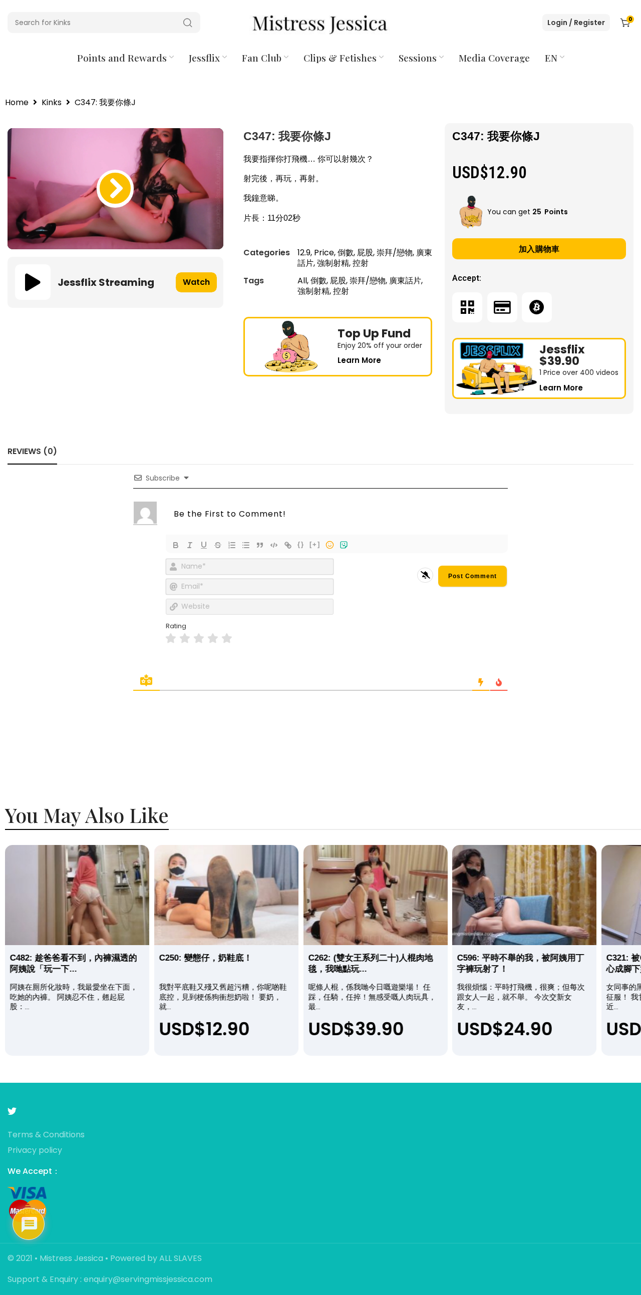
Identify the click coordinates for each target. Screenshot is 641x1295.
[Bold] (176, 545)
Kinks (52, 103)
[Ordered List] (232, 545)
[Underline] (204, 545)
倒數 (346, 252)
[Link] (288, 545)
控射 (361, 263)
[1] (171, 638)
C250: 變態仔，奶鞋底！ (205, 958)
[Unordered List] (246, 545)
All (302, 280)
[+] (314, 544)
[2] (185, 638)
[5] (227, 638)
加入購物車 (539, 249)
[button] (115, 189)
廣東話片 (405, 280)
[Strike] (218, 545)
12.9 (303, 252)
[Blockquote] (260, 545)
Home (17, 103)
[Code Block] (274, 545)
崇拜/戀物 (395, 252)
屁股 (365, 252)
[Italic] (190, 545)
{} (300, 544)
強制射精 (333, 263)
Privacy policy (35, 1150)
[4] (213, 638)
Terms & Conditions (46, 1135)
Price (324, 252)
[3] (199, 638)
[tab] (32, 451)
